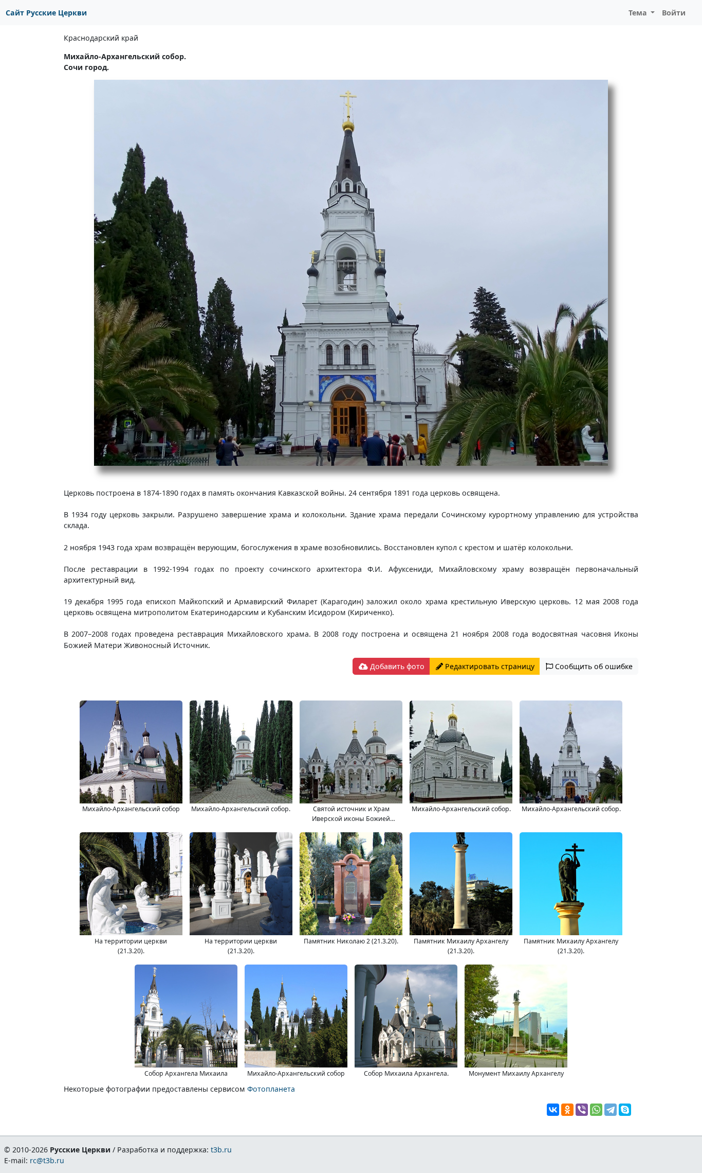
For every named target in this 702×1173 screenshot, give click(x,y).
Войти (674, 12)
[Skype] (625, 1110)
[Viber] (582, 1110)
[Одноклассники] (567, 1110)
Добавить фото (396, 666)
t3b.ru (221, 1149)
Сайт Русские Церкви (46, 12)
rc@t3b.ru (47, 1160)
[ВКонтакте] (553, 1110)
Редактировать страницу (488, 666)
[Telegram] (610, 1110)
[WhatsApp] (596, 1110)
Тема (639, 12)
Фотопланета (271, 1089)
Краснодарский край (101, 38)
